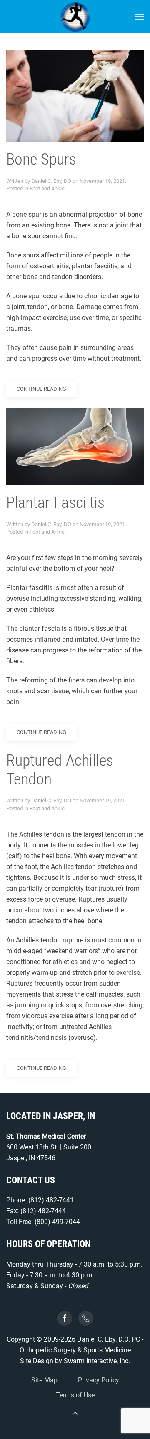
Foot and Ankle (47, 188)
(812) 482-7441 (51, 1200)
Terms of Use (75, 1395)
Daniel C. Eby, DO (51, 181)
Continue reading (41, 389)
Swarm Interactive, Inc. (97, 1361)
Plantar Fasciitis (55, 502)
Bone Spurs (41, 159)
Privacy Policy (98, 1380)
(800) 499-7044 (57, 1222)
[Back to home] (75, 16)
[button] (139, 16)
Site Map (44, 1380)
